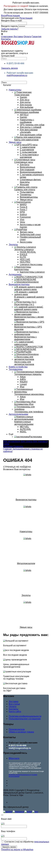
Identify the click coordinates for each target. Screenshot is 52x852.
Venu (22, 222)
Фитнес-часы (26, 232)
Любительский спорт (30, 234)
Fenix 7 (23, 209)
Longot (23, 384)
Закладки (8, 446)
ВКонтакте (14, 758)
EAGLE (23, 254)
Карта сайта (15, 711)
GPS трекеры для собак (32, 125)
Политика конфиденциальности (25, 716)
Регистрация (13, 15)
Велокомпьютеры (29, 197)
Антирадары (15, 274)
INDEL (23, 432)
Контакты (6, 39)
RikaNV (24, 382)
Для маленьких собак (31, 135)
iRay (22, 387)
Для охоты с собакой (30, 127)
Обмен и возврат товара (21, 732)
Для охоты (25, 102)
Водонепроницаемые (31, 172)
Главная (7, 449)
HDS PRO (25, 262)
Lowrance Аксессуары (31, 264)
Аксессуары (26, 242)
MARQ (23, 204)
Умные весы (26, 199)
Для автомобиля (11, 441)
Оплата (27, 36)
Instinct (23, 214)
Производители (17, 729)
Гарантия (36, 36)
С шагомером (27, 149)
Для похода (26, 105)
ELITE (23, 257)
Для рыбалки (26, 107)
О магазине (7, 36)
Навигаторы (15, 90)
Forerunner (25, 217)
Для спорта (26, 441)
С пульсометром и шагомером (29, 155)
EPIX (22, 212)
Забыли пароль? (9, 29)
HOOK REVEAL (28, 252)
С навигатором (27, 147)
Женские (24, 184)
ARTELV (24, 115)
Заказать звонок (9, 68)
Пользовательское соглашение (25, 719)
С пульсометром (28, 152)
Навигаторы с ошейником (27, 121)
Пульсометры (27, 192)
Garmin (23, 97)
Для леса (24, 100)
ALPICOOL (25, 429)
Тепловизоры (16, 369)
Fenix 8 (23, 207)
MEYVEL (24, 427)
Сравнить (18, 446)
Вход (3, 15)
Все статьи (14, 704)
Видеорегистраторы (19, 284)
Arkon (23, 377)
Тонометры (25, 194)
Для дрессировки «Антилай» (29, 131)
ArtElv (23, 379)
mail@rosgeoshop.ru (17, 75)
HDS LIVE (25, 259)
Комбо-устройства (18, 367)
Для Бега (24, 164)
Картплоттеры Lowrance (32, 272)
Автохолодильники (18, 414)
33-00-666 (15, 63)
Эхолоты (13, 244)
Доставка (18, 36)
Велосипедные (27, 167)
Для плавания (27, 169)
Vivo (22, 219)
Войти (4, 31)
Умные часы (15, 142)
